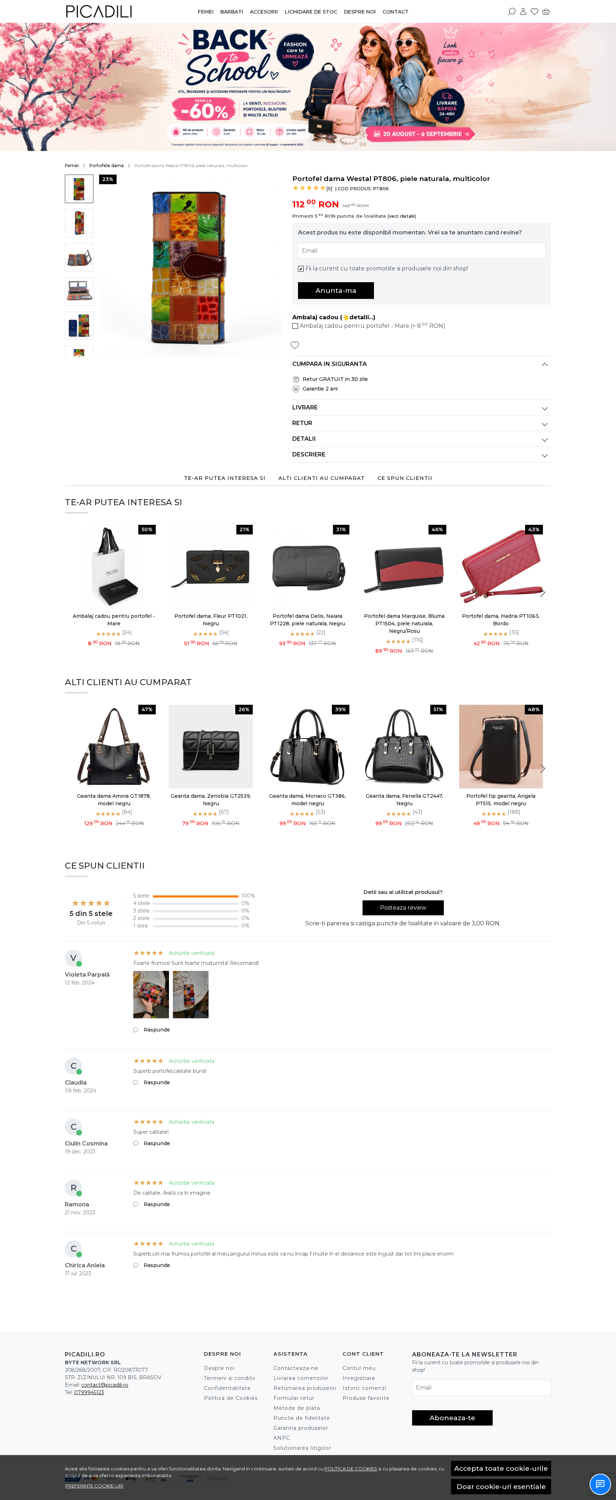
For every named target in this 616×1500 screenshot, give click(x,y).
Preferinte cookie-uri (94, 1486)
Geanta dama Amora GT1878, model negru (114, 800)
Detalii (304, 438)
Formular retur (293, 1398)
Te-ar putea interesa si (225, 478)
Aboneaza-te (452, 1417)
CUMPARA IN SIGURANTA (329, 364)
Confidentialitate (227, 1388)
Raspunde (157, 1029)
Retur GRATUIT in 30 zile (335, 379)
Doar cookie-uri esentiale (501, 1486)
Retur (302, 423)
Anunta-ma (335, 290)
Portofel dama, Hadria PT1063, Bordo (501, 620)
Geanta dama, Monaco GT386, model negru (307, 800)
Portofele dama (106, 165)
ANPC (281, 1438)
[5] (329, 188)
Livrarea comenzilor (301, 1378)
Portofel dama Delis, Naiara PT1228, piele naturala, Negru (307, 620)
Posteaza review (403, 907)
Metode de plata (296, 1408)
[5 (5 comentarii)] (309, 188)
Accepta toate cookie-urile (501, 1468)
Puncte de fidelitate (301, 1418)
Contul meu (359, 1368)
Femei (206, 12)
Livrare (305, 407)
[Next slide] (542, 592)
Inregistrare (359, 1378)
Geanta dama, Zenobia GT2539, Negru (211, 800)
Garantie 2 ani (320, 389)
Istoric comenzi (364, 1388)
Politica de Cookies (231, 1398)
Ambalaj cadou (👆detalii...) (333, 317)
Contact (396, 12)
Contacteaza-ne (295, 1368)
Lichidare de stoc (311, 12)
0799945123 (89, 1392)
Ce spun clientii (405, 478)
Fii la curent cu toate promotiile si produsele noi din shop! (387, 268)
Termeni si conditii (229, 1378)
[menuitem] (79, 189)
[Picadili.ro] (109, 11)
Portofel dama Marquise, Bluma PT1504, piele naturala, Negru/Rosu (404, 623)
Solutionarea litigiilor (302, 1448)
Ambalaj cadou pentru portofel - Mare (114, 620)
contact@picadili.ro (104, 1385)
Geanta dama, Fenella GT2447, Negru (404, 800)
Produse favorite (366, 1398)
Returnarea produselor (305, 1388)
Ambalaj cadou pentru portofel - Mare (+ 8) (372, 325)
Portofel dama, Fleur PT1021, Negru (210, 620)
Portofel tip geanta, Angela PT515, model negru (500, 800)
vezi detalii (402, 216)
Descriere (308, 454)
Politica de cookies (350, 1468)
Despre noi (360, 12)
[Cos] (546, 11)
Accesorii (264, 12)
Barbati (231, 12)
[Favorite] (534, 11)
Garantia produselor (300, 1428)
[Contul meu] (523, 11)
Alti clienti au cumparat (321, 478)
